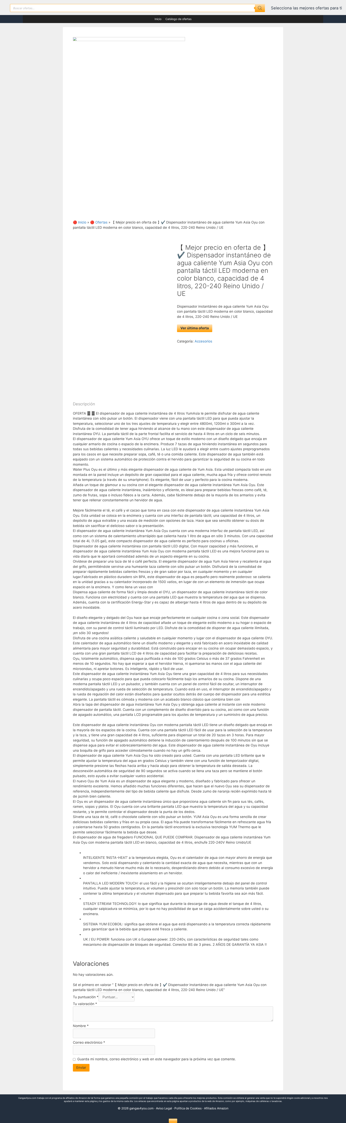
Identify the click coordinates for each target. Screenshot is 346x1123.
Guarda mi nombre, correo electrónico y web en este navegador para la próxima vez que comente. (156, 1059)
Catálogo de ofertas (178, 19)
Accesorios (203, 341)
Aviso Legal (164, 1108)
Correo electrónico (89, 1042)
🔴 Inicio (79, 222)
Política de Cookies (188, 1108)
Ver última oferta (194, 328)
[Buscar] (260, 8)
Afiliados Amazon (216, 1108)
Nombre (81, 1026)
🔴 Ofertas (99, 222)
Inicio (158, 19)
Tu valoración (85, 1004)
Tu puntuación (86, 997)
